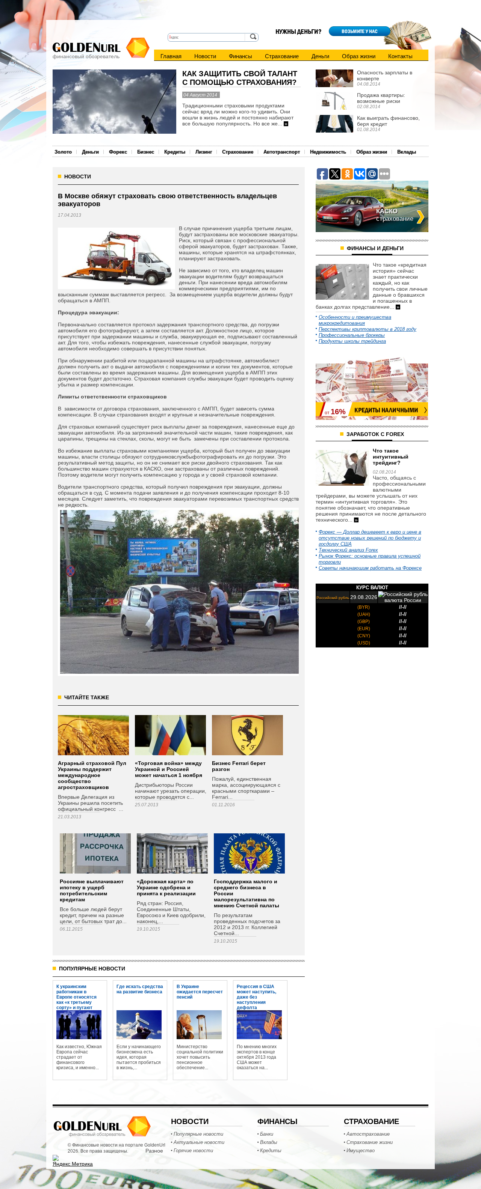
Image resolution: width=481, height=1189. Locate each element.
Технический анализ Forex (348, 550)
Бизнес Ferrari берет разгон (239, 766)
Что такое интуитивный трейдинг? (390, 457)
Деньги (320, 56)
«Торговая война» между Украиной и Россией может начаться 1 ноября (168, 769)
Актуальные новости (199, 1142)
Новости (205, 56)
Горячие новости (193, 1150)
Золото (63, 152)
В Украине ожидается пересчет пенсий (200, 991)
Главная (171, 56)
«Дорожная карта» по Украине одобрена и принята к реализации (166, 887)
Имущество (360, 1150)
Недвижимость (328, 152)
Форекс (118, 152)
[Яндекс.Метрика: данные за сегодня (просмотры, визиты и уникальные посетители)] (73, 1161)
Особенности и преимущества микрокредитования (355, 320)
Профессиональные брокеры (352, 335)
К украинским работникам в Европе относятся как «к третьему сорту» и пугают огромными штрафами (76, 991)
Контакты (400, 56)
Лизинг (203, 152)
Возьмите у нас (360, 31)
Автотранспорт (281, 152)
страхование (394, 215)
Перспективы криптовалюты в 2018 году (367, 329)
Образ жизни (358, 56)
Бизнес (145, 152)
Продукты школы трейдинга (352, 341)
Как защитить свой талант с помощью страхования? (239, 77)
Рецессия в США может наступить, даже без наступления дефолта (256, 991)
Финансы (240, 56)
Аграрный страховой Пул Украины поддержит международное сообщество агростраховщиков (92, 775)
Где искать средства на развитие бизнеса (139, 989)
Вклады (406, 152)
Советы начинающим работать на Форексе (370, 568)
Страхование (282, 56)
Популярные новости (198, 1134)
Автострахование (368, 1134)
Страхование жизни (369, 1142)
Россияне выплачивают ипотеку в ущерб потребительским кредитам (92, 890)
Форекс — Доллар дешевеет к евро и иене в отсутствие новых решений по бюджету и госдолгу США (370, 538)
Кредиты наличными (386, 410)
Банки (266, 1134)
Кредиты (174, 152)
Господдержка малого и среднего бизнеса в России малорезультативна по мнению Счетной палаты (246, 893)
